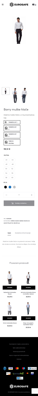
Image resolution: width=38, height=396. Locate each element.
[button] (6, 160)
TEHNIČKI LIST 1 (12, 122)
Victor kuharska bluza (10, 323)
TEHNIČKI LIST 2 (12, 128)
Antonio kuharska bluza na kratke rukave (28, 293)
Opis (9, 233)
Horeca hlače (15, 221)
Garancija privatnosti (19, 351)
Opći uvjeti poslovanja (19, 348)
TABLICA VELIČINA (11, 142)
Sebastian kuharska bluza (10, 293)
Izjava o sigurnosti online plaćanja (19, 355)
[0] (35, 4)
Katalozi (19, 359)
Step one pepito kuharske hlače (28, 324)
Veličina (6, 155)
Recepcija (17, 223)
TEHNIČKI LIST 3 (12, 135)
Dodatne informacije (22, 233)
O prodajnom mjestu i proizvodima (19, 344)
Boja (5, 182)
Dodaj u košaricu (20, 203)
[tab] (9, 233)
